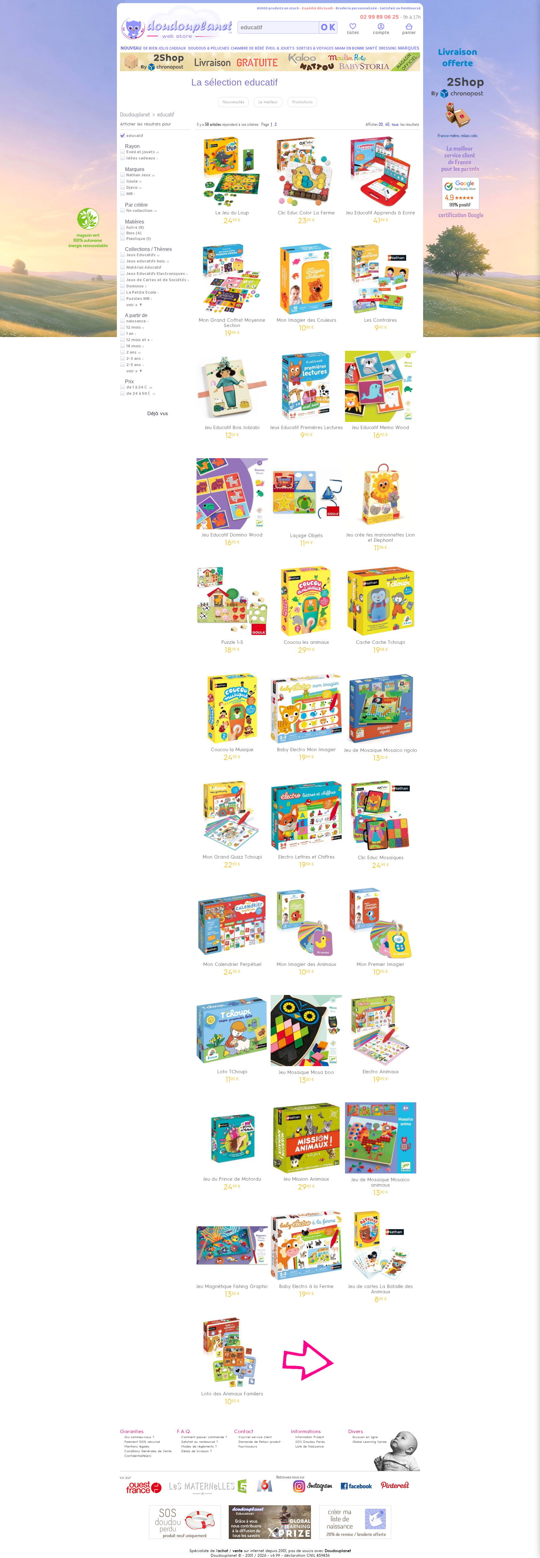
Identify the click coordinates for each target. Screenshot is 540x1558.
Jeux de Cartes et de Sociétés (156, 279)
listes (353, 32)
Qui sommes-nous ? (139, 1437)
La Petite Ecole (141, 292)
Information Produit (309, 1437)
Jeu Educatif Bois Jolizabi (232, 429)
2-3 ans (133, 358)
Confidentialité (135, 1456)
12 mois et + (138, 339)
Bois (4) (133, 233)
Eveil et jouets (140, 151)
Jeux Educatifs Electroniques (155, 273)
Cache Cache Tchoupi (380, 644)
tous (395, 124)
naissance (136, 321)
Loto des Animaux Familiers (232, 1395)
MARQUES (408, 48)
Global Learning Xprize (369, 1441)
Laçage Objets (306, 537)
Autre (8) (135, 227)
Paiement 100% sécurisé (142, 1441)
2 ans (131, 352)
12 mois (133, 327)
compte (381, 32)
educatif (165, 114)
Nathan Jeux (138, 175)
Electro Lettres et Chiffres (306, 859)
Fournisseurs (247, 1446)
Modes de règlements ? (199, 1446)
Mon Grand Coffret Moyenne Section (232, 325)
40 (387, 124)
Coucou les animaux (306, 644)
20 (381, 124)
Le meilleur (268, 102)
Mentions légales (136, 1446)
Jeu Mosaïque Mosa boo (306, 1074)
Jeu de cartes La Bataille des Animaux (380, 1291)
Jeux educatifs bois (145, 261)
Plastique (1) (138, 238)
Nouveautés (233, 102)
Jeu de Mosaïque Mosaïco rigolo (380, 752)
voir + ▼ (134, 304)
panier (409, 32)
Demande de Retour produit (259, 1441)
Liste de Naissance (309, 1446)
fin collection (139, 210)
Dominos (135, 286)
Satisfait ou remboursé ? (199, 1441)
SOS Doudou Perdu (310, 1441)
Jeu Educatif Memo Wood (380, 429)
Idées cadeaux (140, 158)
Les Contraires (380, 322)
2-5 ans (133, 364)
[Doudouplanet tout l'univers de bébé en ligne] (189, 39)
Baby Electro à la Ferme (306, 1288)
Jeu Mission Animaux (306, 1181)
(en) (148, 1456)
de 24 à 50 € (140, 393)
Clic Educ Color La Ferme (306, 214)
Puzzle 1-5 (232, 644)
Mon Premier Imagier (380, 966)
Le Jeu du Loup (232, 214)
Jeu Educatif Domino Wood (232, 536)
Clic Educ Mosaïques (380, 859)
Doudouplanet (135, 114)
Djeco (132, 187)
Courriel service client (255, 1437)
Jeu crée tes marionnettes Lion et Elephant (380, 539)
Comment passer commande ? (204, 1437)
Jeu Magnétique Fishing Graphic (232, 1288)
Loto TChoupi (232, 1073)
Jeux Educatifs (141, 254)
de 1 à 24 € (139, 387)
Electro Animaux (380, 1073)
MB (129, 193)
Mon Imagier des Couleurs (306, 322)
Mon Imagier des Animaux (306, 966)
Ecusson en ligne (365, 1437)
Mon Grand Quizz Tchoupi (232, 859)
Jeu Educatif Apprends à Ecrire (380, 214)
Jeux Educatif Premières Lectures (306, 429)
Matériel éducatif (143, 267)
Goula (132, 181)
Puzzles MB (137, 298)
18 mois (133, 346)
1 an (129, 333)
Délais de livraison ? (196, 1451)
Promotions (302, 102)
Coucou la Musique (232, 751)
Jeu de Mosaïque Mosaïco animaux (380, 1184)
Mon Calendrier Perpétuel (232, 966)
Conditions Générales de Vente (148, 1451)
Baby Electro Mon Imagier (306, 751)
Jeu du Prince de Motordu (232, 1181)
